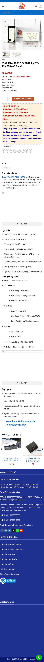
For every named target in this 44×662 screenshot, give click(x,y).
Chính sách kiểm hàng (8, 564)
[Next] (39, 35)
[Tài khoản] (36, 6)
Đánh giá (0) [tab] (6, 168)
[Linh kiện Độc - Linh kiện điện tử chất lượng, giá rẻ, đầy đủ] (22, 6)
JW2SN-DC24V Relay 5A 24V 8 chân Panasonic (11, 459)
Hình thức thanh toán (7, 569)
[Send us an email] (13, 530)
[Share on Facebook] (7, 151)
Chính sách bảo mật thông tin (10, 544)
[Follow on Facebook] (2, 530)
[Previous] (5, 35)
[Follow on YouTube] (21, 530)
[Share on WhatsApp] (3, 151)
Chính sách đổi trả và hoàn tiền (11, 549)
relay (3, 60)
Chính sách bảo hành (7, 554)
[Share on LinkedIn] (26, 151)
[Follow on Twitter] (9, 530)
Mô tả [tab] (4, 164)
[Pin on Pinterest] (19, 151)
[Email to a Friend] (15, 151)
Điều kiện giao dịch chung (9, 574)
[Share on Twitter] (11, 151)
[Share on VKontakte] (23, 151)
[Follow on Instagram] (6, 530)
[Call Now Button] (39, 657)
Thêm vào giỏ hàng (23, 99)
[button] (3, 5)
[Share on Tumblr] (30, 151)
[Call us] (17, 530)
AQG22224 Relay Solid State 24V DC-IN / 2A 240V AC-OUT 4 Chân (33, 460)
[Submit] (40, 12)
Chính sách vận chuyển (8, 559)
